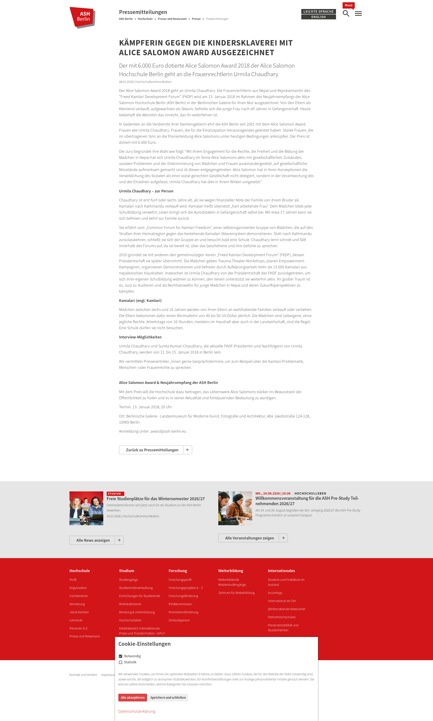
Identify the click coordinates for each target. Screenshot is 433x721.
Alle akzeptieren (133, 697)
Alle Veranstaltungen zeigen (249, 538)
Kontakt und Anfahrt (83, 675)
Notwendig (132, 656)
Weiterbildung (230, 570)
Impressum (109, 675)
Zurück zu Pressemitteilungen (152, 449)
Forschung (178, 570)
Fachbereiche (78, 596)
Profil (73, 579)
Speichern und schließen (168, 697)
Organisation (78, 588)
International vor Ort (282, 601)
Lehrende (75, 620)
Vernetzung (77, 604)
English (318, 17)
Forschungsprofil (180, 579)
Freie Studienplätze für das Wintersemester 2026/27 (156, 498)
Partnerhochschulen (282, 617)
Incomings (275, 593)
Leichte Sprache (319, 11)
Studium (126, 570)
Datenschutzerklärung (136, 711)
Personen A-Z (78, 628)
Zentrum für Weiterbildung (236, 593)
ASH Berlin (126, 19)
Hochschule (145, 19)
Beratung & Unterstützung (137, 612)
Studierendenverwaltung (136, 588)
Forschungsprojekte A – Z (186, 588)
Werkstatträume (130, 604)
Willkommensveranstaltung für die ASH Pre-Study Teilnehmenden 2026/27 (307, 500)
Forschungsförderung (183, 596)
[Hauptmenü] (358, 14)
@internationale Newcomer (286, 609)
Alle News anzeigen (93, 540)
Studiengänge (128, 579)
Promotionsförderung (183, 612)
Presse (196, 19)
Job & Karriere (79, 612)
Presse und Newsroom (172, 19)
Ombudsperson (179, 620)
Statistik (130, 662)
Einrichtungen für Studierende (139, 596)
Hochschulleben (130, 620)
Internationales (281, 570)
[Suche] (346, 14)
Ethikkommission (180, 604)
